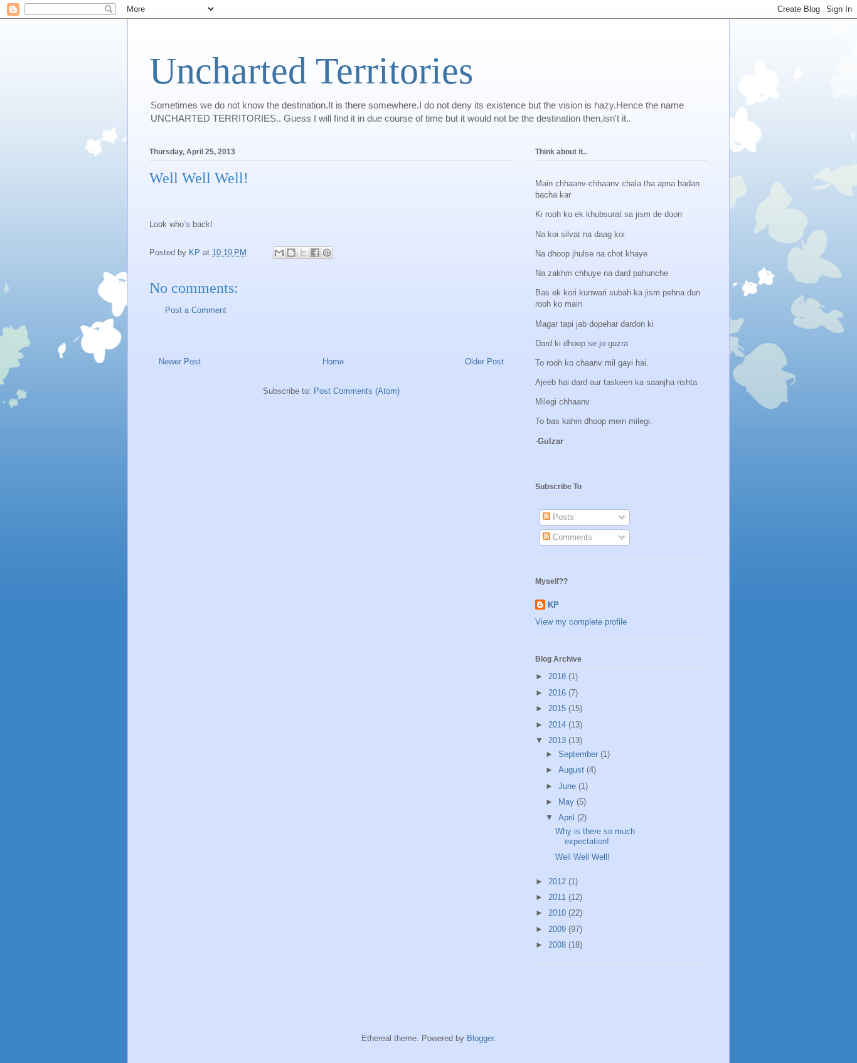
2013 (558, 740)
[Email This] (279, 252)
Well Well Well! (582, 857)
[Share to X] (303, 252)
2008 (558, 944)
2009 (558, 929)
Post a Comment (195, 310)
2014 (558, 724)
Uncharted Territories (311, 71)
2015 (558, 708)
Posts (562, 517)
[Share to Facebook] (315, 252)
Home (333, 361)
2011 (558, 897)
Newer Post (180, 361)
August (572, 770)
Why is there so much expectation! (595, 836)
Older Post (484, 361)
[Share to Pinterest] (327, 252)
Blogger (480, 1038)
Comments (571, 537)
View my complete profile (581, 622)
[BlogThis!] (291, 252)
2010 (558, 913)
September (579, 754)
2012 (558, 881)
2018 (558, 676)
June (568, 786)
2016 (558, 692)
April (567, 817)
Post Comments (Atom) (357, 391)
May (567, 802)
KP (553, 605)
